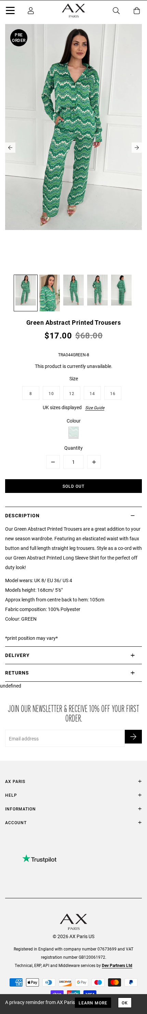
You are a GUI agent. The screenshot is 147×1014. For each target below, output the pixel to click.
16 (113, 393)
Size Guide (94, 407)
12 (72, 393)
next (137, 147)
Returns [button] (17, 672)
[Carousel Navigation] (73, 147)
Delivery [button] (17, 655)
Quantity (73, 448)
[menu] (10, 11)
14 (92, 393)
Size (73, 378)
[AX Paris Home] (73, 11)
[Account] (31, 10)
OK (125, 1002)
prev (10, 147)
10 (51, 393)
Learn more (93, 1002)
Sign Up (133, 737)
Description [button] (22, 515)
